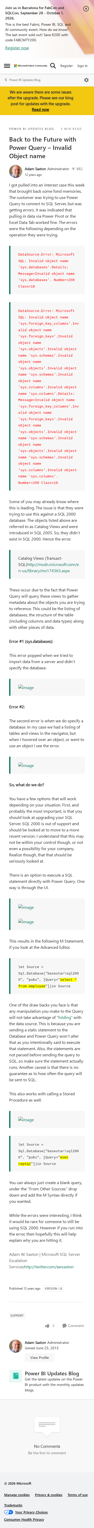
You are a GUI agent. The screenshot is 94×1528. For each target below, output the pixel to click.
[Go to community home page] (30, 65)
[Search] (53, 66)
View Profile (39, 1357)
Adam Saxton (35, 168)
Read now (40, 109)
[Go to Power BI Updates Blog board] (15, 1376)
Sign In (82, 65)
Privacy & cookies (48, 1494)
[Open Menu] (86, 80)
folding (64, 1017)
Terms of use (78, 1494)
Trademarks (13, 1505)
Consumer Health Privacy (24, 1519)
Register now (17, 47)
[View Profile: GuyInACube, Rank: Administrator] (15, 171)
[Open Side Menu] (7, 66)
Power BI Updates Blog (24, 80)
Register (66, 65)
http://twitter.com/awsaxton (49, 1266)
